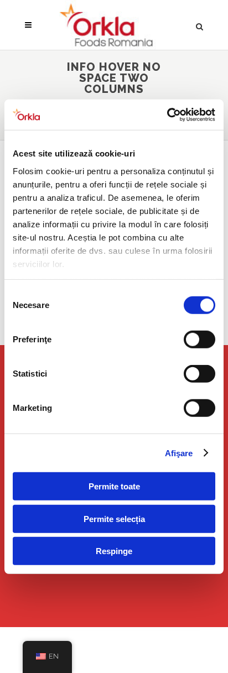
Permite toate (114, 486)
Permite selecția (114, 518)
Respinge (114, 551)
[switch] (199, 339)
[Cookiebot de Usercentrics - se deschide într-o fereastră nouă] (166, 114)
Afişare (179, 452)
